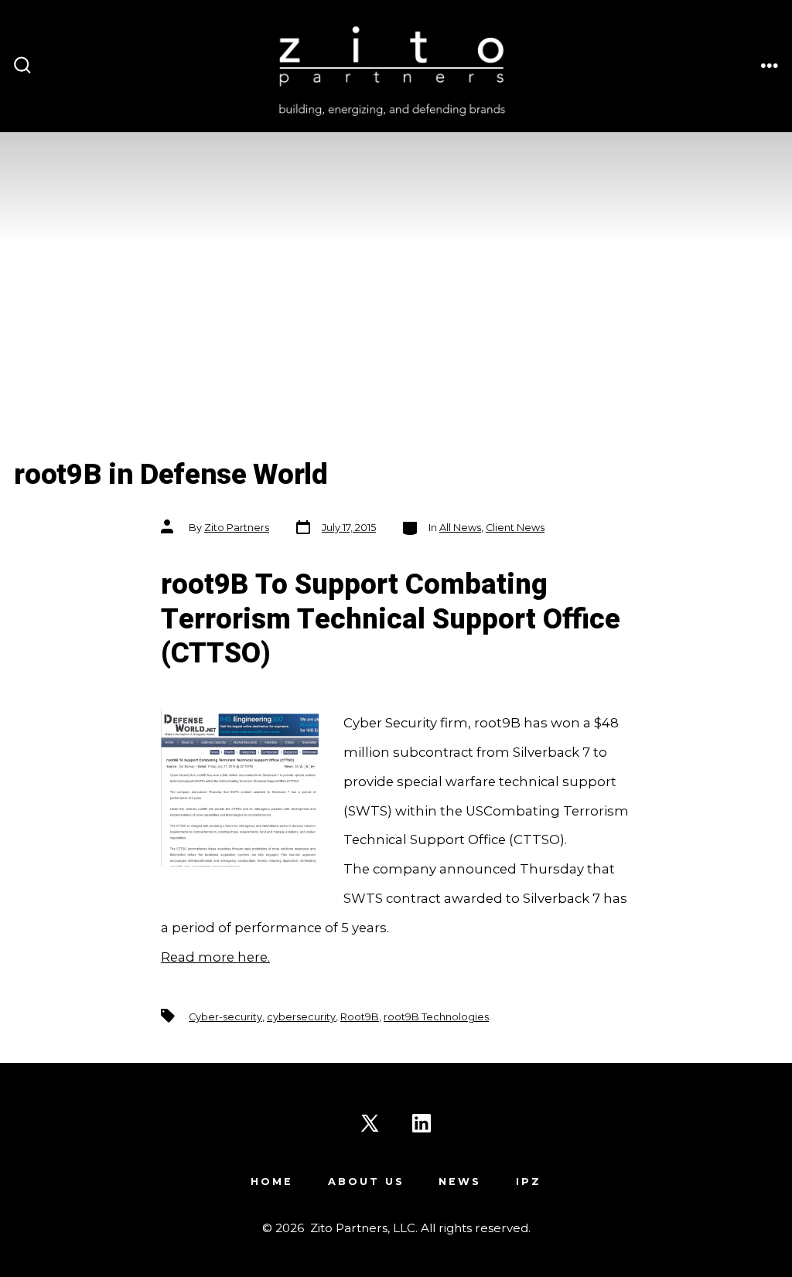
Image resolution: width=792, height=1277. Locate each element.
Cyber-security (225, 1017)
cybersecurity (301, 1017)
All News (460, 527)
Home (272, 1181)
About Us (366, 1181)
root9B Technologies (436, 1017)
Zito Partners (236, 527)
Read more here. (215, 957)
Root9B (359, 1017)
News (460, 1181)
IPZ (528, 1181)
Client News (515, 527)
